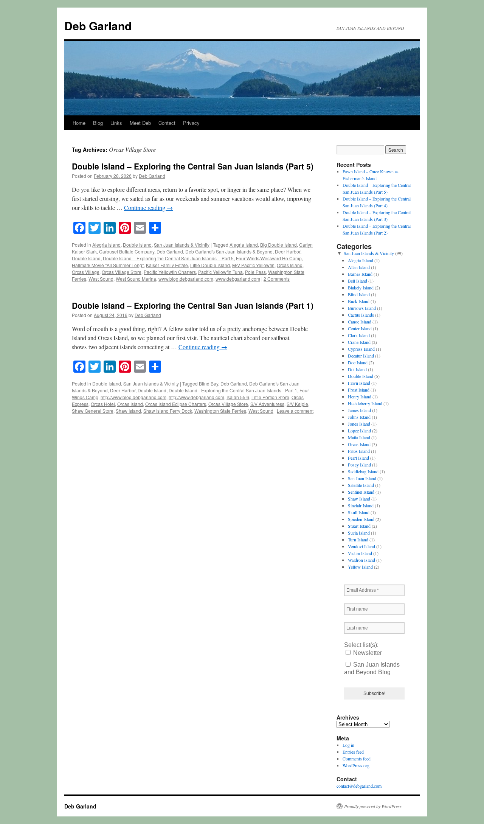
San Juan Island (362, 478)
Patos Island (359, 451)
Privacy (191, 122)
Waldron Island (361, 560)
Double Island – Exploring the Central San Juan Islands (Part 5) (192, 166)
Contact (166, 122)
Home (79, 122)
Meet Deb (140, 122)
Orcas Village (85, 272)
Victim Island (360, 553)
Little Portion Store (270, 397)
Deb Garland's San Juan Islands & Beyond (229, 251)
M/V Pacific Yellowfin (253, 265)
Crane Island (359, 342)
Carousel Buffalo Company (126, 251)
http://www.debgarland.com (196, 397)
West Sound (100, 278)
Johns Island (359, 417)
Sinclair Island (361, 505)
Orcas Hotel (103, 404)
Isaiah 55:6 (237, 397)
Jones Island (359, 424)
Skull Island (358, 512)
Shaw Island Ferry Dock (167, 410)
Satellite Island (361, 485)
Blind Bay (208, 383)
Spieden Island (361, 519)
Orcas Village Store (121, 272)
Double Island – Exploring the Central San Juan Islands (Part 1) (192, 305)
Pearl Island (358, 458)
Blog (98, 122)
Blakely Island (361, 288)
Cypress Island (361, 349)
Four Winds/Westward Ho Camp (269, 258)
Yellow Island (360, 567)
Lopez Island (359, 431)
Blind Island (359, 294)
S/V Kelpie (297, 404)
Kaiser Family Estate (167, 265)
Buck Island (358, 301)
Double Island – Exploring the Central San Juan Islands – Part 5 (168, 258)
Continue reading (148, 207)
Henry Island (359, 396)
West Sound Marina (136, 278)
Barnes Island (360, 274)
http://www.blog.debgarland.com (133, 397)
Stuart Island (359, 526)
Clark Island (359, 335)
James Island (359, 410)
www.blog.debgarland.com (185, 278)
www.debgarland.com (238, 278)
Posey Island (359, 465)
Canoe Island (359, 322)
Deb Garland (98, 25)
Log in (348, 745)
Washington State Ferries (220, 410)
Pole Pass (255, 272)
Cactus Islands (361, 315)
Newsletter (367, 653)
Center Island (360, 328)
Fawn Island (359, 383)
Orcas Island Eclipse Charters (175, 404)
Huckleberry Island (365, 403)
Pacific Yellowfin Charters (170, 272)
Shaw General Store (92, 410)
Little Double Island (210, 265)
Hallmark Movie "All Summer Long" (108, 265)
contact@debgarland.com (359, 786)
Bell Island (357, 281)
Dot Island (357, 369)
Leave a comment (295, 410)
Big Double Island (278, 244)
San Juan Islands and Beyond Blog (372, 668)
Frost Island (358, 390)
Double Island (137, 244)
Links (116, 122)
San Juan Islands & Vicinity (181, 244)
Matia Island (359, 437)
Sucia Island (359, 533)
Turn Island (358, 539)
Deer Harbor (287, 251)
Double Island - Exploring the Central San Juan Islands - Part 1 (233, 390)
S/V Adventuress (267, 404)
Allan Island (359, 267)
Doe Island (358, 362)
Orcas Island (289, 265)
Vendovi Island (361, 546)
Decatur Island (361, 356)
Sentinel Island (361, 492)
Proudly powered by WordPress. (373, 806)
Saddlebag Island (363, 471)
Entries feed (353, 752)
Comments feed (357, 759)
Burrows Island (362, 308)
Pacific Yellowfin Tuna (220, 272)
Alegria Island (106, 244)
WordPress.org (356, 765)
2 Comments (277, 278)
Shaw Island (128, 410)
